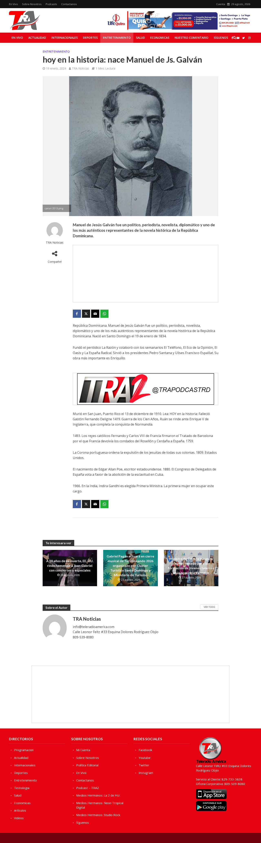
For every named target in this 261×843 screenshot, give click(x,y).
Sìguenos (82, 822)
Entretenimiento (117, 38)
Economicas (159, 38)
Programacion (24, 750)
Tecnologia (21, 788)
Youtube (144, 758)
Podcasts (51, 4)
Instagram (146, 773)
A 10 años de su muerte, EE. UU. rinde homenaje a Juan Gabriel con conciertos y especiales (69, 565)
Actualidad (37, 38)
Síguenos (221, 38)
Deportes (90, 38)
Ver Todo (209, 606)
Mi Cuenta (83, 750)
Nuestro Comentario (191, 38)
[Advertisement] (145, 273)
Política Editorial (87, 765)
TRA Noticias (80, 68)
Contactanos (69, 4)
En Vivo (13, 4)
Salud (140, 38)
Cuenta (220, 4)
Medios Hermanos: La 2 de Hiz (98, 795)
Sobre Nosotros (32, 4)
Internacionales (64, 38)
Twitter (144, 765)
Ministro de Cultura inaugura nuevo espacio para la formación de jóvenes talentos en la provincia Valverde (191, 566)
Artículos (20, 810)
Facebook (145, 750)
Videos (19, 818)
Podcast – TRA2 (87, 788)
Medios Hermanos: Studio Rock (98, 815)
